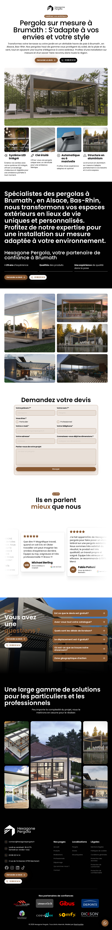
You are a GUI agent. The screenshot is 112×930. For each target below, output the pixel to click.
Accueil (56, 847)
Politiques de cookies (99, 851)
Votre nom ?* (63, 408)
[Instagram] (12, 867)
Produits (57, 851)
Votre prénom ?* (23, 408)
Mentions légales (97, 847)
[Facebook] (6, 867)
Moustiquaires (77, 855)
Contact (57, 870)
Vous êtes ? (21, 418)
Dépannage (58, 862)
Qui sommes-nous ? (61, 866)
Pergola (75, 847)
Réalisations (58, 855)
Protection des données (96, 859)
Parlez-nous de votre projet (28, 447)
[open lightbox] (29, 323)
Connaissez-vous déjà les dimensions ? (75, 436)
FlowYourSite (78, 924)
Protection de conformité (96, 866)
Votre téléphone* (65, 426)
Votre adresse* (23, 436)
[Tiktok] (23, 867)
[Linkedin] (17, 867)
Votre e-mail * (22, 426)
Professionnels (59, 858)
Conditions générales (99, 855)
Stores (74, 851)
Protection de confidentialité (96, 872)
